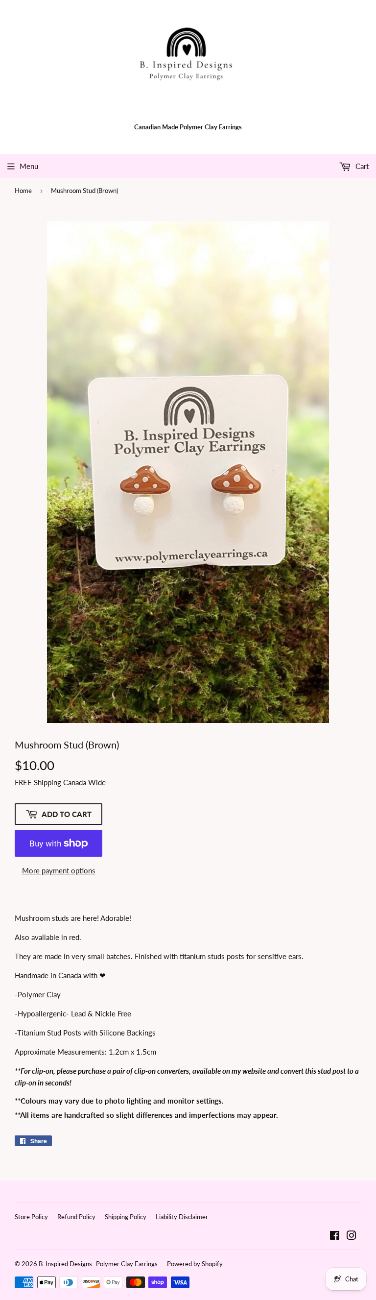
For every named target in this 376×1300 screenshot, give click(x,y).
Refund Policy (76, 1217)
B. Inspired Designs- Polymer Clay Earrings (98, 1264)
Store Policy (31, 1217)
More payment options (58, 870)
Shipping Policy (125, 1217)
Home (23, 190)
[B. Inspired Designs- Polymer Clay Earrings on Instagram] (351, 1236)
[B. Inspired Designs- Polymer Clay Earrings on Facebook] (334, 1236)
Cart (361, 166)
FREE (23, 782)
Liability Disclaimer (182, 1217)
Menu (29, 166)
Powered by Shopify (195, 1264)
